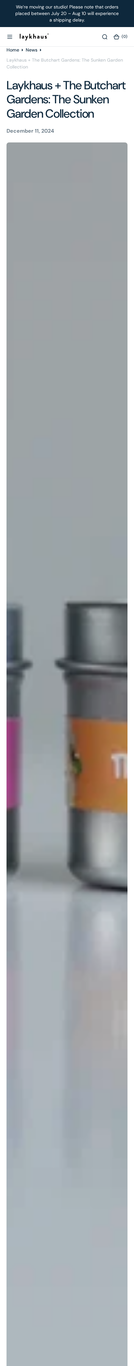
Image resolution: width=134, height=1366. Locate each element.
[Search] (104, 36)
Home (13, 50)
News (31, 50)
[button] (10, 36)
